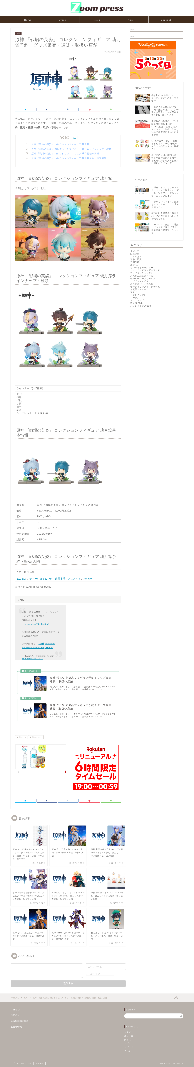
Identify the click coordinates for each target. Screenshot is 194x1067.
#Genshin (50, 643)
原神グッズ (22, 737)
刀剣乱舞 (134, 262)
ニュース (128, 1036)
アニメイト (74, 578)
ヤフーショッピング (41, 578)
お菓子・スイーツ (139, 289)
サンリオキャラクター (141, 268)
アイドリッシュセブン (141, 273)
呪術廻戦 (134, 254)
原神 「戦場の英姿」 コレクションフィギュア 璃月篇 (60, 144)
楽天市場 (60, 578)
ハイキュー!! (136, 257)
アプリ (127, 1043)
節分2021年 (136, 303)
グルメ (127, 1032)
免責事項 (39, 1063)
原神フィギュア (36, 737)
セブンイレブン (138, 295)
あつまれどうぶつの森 (141, 284)
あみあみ (22, 578)
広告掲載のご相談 (20, 1021)
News (97, 19)
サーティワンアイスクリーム (145, 287)
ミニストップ (137, 300)
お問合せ (15, 1015)
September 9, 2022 (32, 658)
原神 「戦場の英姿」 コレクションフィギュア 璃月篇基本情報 (65, 153)
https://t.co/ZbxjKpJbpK (37, 624)
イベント (128, 1051)
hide (74, 138)
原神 (18, 33)
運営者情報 (16, 1027)
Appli (131, 19)
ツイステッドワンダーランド (145, 270)
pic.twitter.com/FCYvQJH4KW (37, 647)
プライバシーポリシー (22, 1063)
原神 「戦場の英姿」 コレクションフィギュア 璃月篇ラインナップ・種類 (71, 149)
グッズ (127, 1039)
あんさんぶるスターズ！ (142, 276)
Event (62, 19)
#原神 (41, 643)
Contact (166, 19)
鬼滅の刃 (134, 251)
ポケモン (134, 265)
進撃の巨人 (136, 259)
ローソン (134, 298)
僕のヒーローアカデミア (142, 278)
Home (28, 19)
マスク (133, 292)
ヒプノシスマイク (139, 281)
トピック (128, 1047)
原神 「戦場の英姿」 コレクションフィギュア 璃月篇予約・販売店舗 (68, 158)
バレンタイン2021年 (141, 306)
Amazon (88, 578)
